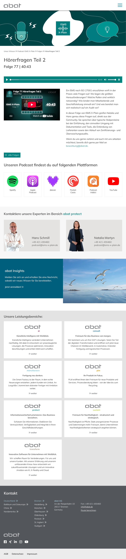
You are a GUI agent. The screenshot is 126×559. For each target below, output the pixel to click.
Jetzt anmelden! (13, 286)
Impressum (32, 554)
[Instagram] (20, 542)
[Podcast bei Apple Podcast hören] (32, 184)
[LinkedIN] (15, 542)
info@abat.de (87, 507)
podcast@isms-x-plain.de (45, 245)
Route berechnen (88, 510)
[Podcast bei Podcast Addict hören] (93, 184)
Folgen (39, 51)
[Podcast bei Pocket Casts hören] (73, 184)
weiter (33, 354)
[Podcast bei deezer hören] (53, 184)
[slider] (53, 80)
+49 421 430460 (40, 242)
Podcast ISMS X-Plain (26, 51)
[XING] (10, 542)
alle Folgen (13, 155)
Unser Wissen (9, 51)
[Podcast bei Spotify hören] (12, 184)
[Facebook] (5, 542)
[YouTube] (26, 542)
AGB (6, 554)
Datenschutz (17, 554)
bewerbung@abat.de (77, 145)
